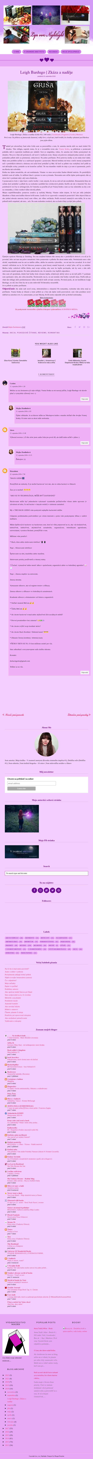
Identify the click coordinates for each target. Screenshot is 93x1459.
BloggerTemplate (59, 1456)
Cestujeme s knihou (15, 1079)
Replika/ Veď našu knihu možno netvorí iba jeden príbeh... (27, 1268)
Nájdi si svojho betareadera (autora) (18, 977)
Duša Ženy (11, 1094)
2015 (7, 1435)
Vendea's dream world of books (19, 1273)
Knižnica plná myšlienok (17, 1135)
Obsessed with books (15, 1200)
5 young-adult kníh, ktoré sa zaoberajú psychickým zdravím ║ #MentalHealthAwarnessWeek (39, 1297)
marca (9, 1418)
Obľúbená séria (12, 941)
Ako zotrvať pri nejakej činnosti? (18, 1137)
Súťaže (63, 945)
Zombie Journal (13, 1288)
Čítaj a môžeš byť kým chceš (18, 1302)
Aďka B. (10, 1043)
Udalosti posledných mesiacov (17, 1282)
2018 (7, 1389)
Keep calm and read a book (18, 1120)
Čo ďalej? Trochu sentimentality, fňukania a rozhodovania (27, 1088)
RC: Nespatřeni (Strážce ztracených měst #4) (22, 1130)
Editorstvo (29, 938)
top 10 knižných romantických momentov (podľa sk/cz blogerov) (29, 1159)
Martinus (79, 135)
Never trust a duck (14, 1193)
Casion (12, 383)
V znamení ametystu (13, 949)
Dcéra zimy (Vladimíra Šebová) (18, 1224)
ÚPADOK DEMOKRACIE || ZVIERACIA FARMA (25, 1253)
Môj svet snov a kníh (15, 1186)
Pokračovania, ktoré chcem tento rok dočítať (22, 1059)
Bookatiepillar (13, 1065)
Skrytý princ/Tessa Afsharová (17, 1217)
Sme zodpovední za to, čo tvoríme (18, 995)
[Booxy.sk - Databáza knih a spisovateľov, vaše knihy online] (76, 1331)
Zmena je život (12, 1231)
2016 (7, 1432)
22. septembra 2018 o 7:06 (17, 474)
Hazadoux (14, 471)
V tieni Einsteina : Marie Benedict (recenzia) (22, 1038)
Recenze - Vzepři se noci (15, 1275)
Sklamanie (38, 945)
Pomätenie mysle (11, 1001)
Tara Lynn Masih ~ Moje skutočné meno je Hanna (24, 1195)
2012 (7, 1445)
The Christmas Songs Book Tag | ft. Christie (22, 1290)
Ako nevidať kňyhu (12, 1006)
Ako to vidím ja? (12, 938)
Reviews (42, 333)
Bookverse (11, 1072)
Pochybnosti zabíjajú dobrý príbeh (18, 975)
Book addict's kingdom (16, 1050)
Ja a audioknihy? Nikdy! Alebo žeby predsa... (23, 1123)
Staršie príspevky (77, 715)
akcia (13, 333)
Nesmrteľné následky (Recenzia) (18, 1074)
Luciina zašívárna (14, 1171)
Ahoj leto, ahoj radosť (15, 1304)
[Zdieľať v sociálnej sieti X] (79, 327)
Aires (12, 430)
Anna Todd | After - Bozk (43, 1328)
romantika (54, 333)
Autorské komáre (11, 1004)
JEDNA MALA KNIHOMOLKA (20, 1106)
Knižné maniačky (14, 1142)
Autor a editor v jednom (14, 972)
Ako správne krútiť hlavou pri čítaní (18, 992)
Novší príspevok (14, 715)
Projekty (9, 945)
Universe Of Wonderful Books (19, 1251)
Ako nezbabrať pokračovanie (16, 1018)
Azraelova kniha (13, 1188)
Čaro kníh (11, 1295)
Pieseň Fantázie (13, 1215)
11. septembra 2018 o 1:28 (17, 386)
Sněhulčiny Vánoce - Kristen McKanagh (21, 1101)
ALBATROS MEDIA (69, 309)
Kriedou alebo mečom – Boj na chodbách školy (23, 1181)
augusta (10, 1405)
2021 (7, 1379)
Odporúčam (28, 941)
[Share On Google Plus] (88, 327)
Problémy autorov (11, 989)
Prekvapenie (65, 941)
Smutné (51, 945)
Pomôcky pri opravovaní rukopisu (18, 1015)
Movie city (45, 938)
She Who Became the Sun (16, 1166)
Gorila (72, 135)
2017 (7, 1428)
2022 (7, 1375)
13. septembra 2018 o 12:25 (24, 455)
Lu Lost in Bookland (15, 1164)
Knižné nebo (12, 1149)
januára (10, 1425)
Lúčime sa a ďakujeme (15, 1246)
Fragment (65, 135)
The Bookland (12, 1244)
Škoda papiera (26, 953)
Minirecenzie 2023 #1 (14, 1115)
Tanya (9, 1229)
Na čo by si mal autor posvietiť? (17, 969)
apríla (9, 1415)
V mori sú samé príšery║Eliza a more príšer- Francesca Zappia (29, 1108)
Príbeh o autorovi (11, 1009)
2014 (7, 1438)
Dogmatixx (11, 1086)
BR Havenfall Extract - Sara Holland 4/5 (21, 1067)
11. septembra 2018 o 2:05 (23, 411)
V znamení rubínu (35, 949)
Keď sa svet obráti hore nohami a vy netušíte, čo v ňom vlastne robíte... (46, 1375)
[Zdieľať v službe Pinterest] (84, 327)
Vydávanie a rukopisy (13, 1021)
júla (8, 1408)
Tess (9, 1237)
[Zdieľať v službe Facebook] (75, 327)
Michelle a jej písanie (13, 998)
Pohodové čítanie (27, 333)
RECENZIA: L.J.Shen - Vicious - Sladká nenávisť (24, 1144)
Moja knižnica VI (13, 1052)
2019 (7, 1385)
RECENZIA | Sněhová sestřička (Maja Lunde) (23, 1210)
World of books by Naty (16, 1280)
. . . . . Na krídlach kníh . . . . (18, 1036)
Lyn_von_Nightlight (40, 1456)
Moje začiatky (10, 983)
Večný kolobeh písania (57, 949)
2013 (7, 1442)
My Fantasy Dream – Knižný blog (20, 1179)
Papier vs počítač (11, 986)
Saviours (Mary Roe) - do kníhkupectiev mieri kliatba (25, 1045)
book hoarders (13, 1057)
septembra (11, 1395)
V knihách (11, 1258)
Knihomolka (12, 1128)
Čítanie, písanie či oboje (14, 1012)
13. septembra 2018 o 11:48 (18, 433)
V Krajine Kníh (13, 1266)
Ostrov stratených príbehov (18, 1208)
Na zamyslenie (61, 938)
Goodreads (56, 135)
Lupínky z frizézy (13, 1173)
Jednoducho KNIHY (15, 1113)
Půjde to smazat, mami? (15, 1260)
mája (9, 1412)
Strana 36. (11, 1222)
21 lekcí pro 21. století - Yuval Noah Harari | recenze (25, 1202)
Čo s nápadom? (11, 980)
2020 (7, 1382)
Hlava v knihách (13, 1099)
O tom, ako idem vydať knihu (44, 1350)
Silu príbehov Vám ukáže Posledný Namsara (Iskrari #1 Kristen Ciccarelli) (33, 1152)
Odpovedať (84, 399)
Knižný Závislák (13, 1157)
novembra (11, 1392)
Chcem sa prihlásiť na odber (20, 779)
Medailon (10, 1081)
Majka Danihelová (23, 408)
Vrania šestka (64, 149)
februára (10, 1422)
